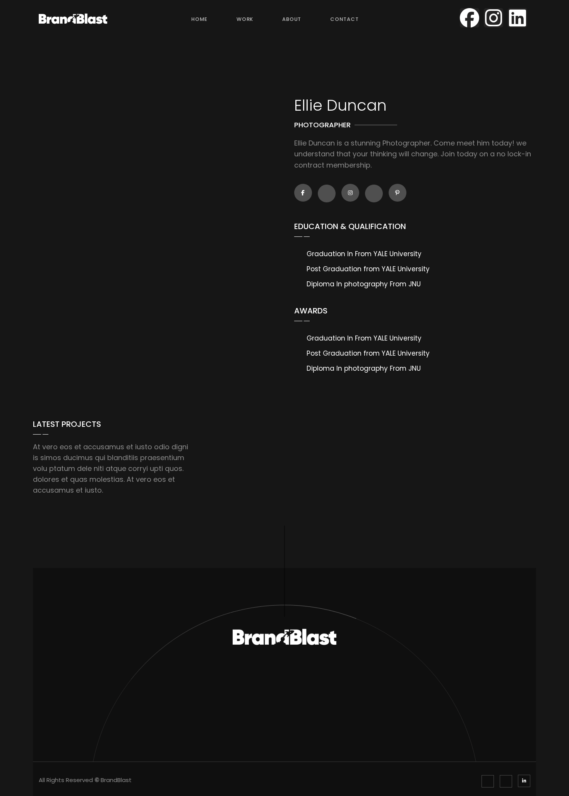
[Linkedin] (517, 17)
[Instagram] (493, 17)
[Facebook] (469, 17)
